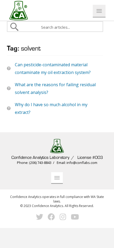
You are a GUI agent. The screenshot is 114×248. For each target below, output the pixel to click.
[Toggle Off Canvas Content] (99, 11)
